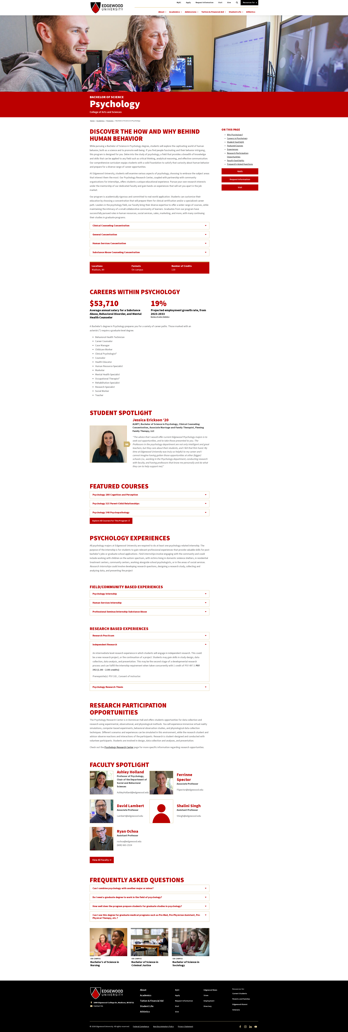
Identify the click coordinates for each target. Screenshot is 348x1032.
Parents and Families (241, 999)
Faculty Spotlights (235, 160)
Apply (240, 171)
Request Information (240, 179)
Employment (209, 1001)
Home (92, 121)
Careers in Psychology (237, 138)
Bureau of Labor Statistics (160, 317)
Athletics (250, 11)
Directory (208, 1006)
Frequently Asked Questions (240, 164)
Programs (110, 121)
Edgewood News (210, 990)
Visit (240, 187)
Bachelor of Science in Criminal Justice (144, 963)
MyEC (177, 990)
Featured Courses (235, 145)
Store (206, 995)
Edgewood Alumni (239, 1004)
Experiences (232, 149)
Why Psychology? (235, 134)
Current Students (239, 993)
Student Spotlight (235, 142)
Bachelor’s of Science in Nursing (104, 963)
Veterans (236, 1010)
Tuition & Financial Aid (212, 11)
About (161, 11)
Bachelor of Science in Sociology (186, 963)
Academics (174, 11)
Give (177, 1011)
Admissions (190, 11)
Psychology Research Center (118, 747)
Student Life (235, 11)
